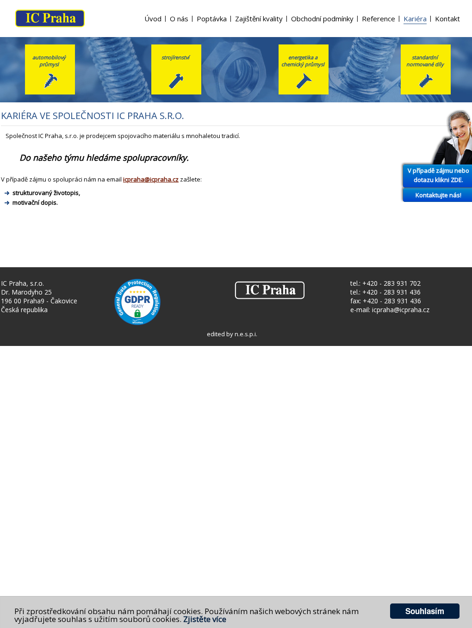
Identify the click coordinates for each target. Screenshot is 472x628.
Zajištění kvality (259, 18)
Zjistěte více (204, 619)
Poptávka (212, 18)
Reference (378, 18)
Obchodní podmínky (322, 18)
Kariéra (415, 18)
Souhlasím (424, 610)
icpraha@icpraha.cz (151, 179)
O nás (179, 18)
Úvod (152, 18)
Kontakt (447, 18)
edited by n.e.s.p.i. (232, 334)
